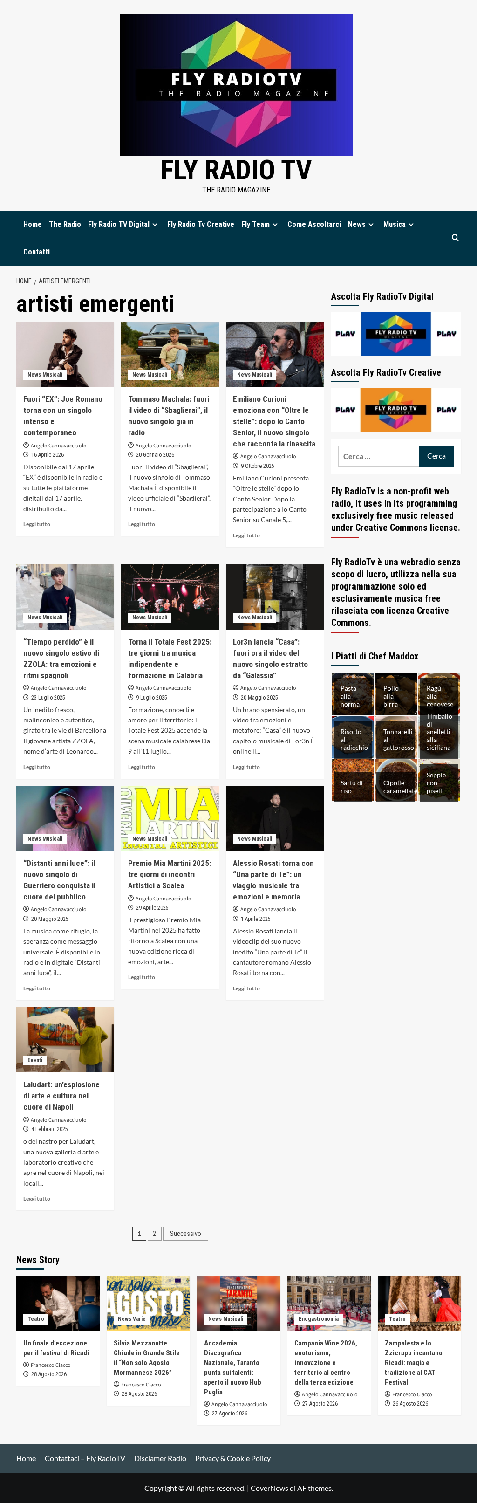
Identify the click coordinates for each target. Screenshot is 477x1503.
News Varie (132, 1319)
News (357, 224)
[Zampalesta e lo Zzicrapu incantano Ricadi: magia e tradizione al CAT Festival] (419, 1303)
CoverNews (269, 1487)
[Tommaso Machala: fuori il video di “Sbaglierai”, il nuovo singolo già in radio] (170, 354)
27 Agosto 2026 (229, 1413)
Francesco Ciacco (51, 1365)
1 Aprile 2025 (256, 919)
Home (32, 224)
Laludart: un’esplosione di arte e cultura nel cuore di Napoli (61, 1096)
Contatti (36, 251)
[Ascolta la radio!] (396, 333)
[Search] (455, 238)
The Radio (65, 224)
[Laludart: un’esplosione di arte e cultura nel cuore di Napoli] (65, 1039)
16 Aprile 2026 (47, 455)
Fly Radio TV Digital (119, 224)
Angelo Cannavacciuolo (59, 446)
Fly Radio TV (236, 169)
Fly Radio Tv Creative (200, 224)
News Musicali (44, 374)
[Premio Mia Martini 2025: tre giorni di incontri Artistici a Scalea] (170, 818)
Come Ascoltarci (314, 224)
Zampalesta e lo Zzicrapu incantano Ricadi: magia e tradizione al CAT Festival (414, 1362)
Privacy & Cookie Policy (233, 1458)
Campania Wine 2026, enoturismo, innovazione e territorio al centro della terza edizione (325, 1362)
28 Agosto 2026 (49, 1374)
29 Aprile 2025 (152, 908)
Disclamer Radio (160, 1458)
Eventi (34, 1060)
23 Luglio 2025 (48, 697)
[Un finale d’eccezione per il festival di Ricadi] (58, 1303)
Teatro (35, 1319)
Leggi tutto (36, 524)
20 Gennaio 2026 (155, 455)
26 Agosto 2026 (410, 1403)
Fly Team (255, 224)
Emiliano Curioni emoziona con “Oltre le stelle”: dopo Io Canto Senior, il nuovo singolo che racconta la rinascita (274, 421)
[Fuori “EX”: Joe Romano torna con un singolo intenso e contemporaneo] (65, 354)
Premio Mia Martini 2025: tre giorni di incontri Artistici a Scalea (169, 874)
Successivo (185, 1233)
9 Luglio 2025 (151, 697)
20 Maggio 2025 (259, 697)
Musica (394, 224)
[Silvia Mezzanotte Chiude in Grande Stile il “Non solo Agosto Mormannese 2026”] (148, 1303)
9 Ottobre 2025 (257, 466)
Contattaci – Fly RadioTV (85, 1458)
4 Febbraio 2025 (49, 1129)
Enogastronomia (319, 1319)
